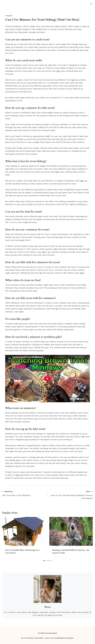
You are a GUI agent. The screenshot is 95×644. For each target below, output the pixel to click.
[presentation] (24, 531)
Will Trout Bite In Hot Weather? (16, 493)
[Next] (89, 538)
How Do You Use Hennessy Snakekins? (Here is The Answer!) (72, 495)
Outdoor (8, 16)
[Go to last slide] (5, 538)
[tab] (43, 560)
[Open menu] (91, 3)
